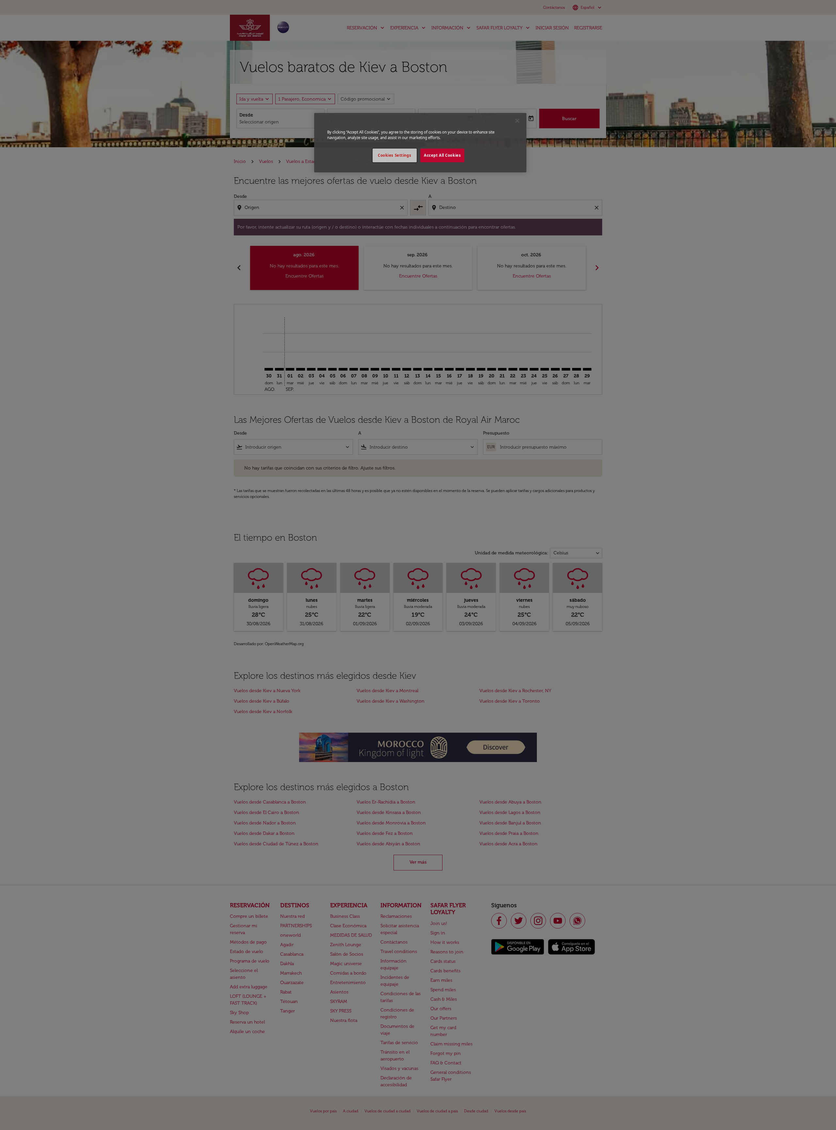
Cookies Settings (394, 155)
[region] (420, 142)
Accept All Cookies (442, 155)
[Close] (517, 121)
